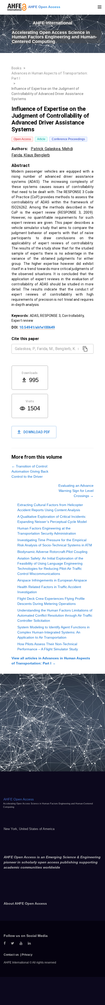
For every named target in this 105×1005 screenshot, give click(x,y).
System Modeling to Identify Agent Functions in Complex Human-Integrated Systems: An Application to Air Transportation (53, 632)
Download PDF (36, 432)
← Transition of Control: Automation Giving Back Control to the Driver (29, 471)
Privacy (27, 954)
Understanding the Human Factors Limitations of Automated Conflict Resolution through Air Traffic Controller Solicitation (54, 615)
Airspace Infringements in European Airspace (52, 580)
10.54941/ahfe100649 (37, 327)
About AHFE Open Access (25, 903)
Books (16, 68)
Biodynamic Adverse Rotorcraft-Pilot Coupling (52, 552)
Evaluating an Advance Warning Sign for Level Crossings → (76, 491)
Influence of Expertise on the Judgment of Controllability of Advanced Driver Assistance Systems (47, 94)
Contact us (11, 954)
